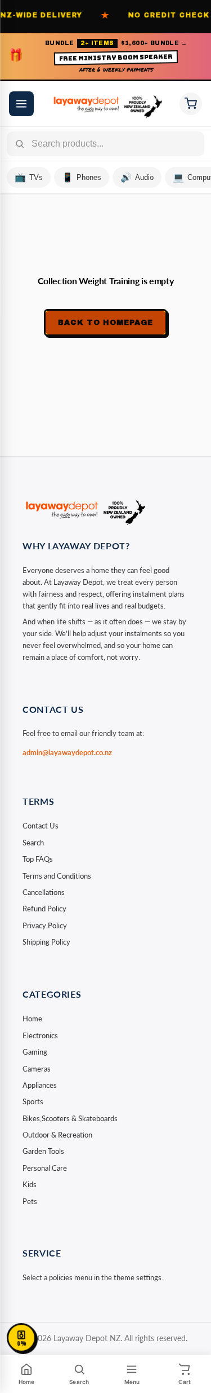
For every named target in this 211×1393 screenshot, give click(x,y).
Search (33, 842)
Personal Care (45, 1167)
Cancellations (44, 892)
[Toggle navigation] (21, 103)
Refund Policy (44, 908)
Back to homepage (106, 323)
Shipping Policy (46, 941)
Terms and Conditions (57, 875)
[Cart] (190, 103)
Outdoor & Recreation (57, 1134)
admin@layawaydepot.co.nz (67, 752)
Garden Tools (43, 1151)
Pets (30, 1201)
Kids (30, 1184)
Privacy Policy (45, 925)
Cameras (37, 1068)
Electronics (40, 1035)
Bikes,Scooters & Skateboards (70, 1118)
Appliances (40, 1085)
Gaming (35, 1051)
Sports (33, 1101)
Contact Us (41, 825)
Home (32, 1018)
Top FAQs (38, 858)
